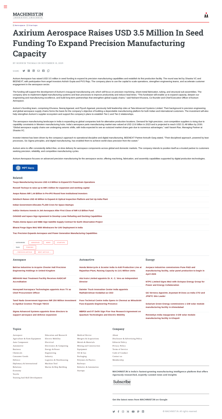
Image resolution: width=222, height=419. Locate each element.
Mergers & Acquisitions (88, 339)
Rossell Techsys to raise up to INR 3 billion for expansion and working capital (51, 188)
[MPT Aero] (25, 168)
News (48, 242)
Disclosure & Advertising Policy (127, 339)
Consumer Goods (20, 356)
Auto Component (20, 342)
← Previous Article (24, 252)
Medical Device (84, 335)
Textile (16, 374)
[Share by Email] (38, 71)
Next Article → (44, 252)
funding (29, 247)
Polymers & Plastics (86, 360)
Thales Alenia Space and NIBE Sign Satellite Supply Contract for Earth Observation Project (58, 222)
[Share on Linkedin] (33, 71)
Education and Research (56, 335)
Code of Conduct (120, 353)
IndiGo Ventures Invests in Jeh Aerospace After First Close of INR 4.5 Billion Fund (53, 210)
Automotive (18, 346)
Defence (16, 360)
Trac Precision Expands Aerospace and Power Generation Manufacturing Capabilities (55, 233)
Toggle (5, 7)
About (115, 335)
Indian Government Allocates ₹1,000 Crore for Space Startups (43, 205)
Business (17, 349)
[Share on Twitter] (24, 71)
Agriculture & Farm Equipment (27, 339)
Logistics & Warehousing (56, 360)
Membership (118, 360)
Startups (61, 242)
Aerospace (35, 242)
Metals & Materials (86, 342)
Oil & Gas (81, 353)
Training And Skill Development (27, 378)
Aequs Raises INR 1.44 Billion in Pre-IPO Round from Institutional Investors (50, 193)
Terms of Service (120, 349)
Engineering (50, 353)
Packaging (82, 356)
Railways (81, 363)
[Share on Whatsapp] (29, 71)
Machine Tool (51, 363)
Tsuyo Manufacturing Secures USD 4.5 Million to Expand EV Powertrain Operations (54, 182)
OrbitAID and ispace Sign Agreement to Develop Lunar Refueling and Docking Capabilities (57, 216)
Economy (17, 371)
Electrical (49, 342)
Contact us (117, 356)
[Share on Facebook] (43, 71)
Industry (49, 356)
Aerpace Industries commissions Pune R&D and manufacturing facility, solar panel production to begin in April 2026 (175, 270)
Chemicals (17, 353)
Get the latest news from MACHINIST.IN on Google (140, 399)
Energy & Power (52, 349)
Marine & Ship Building (56, 367)
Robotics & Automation (88, 367)
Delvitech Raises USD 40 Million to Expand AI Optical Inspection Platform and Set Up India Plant (60, 199)
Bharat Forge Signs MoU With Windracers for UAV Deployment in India (48, 227)
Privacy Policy (119, 346)
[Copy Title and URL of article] (48, 71)
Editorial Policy (120, 342)
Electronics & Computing (56, 346)
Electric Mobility (53, 339)
